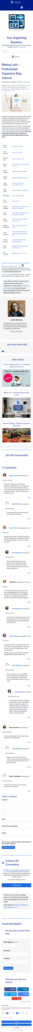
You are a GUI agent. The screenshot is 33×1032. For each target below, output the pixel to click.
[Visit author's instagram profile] (13, 335)
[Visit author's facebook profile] (10, 335)
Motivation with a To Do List (19, 253)
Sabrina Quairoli (14, 476)
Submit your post (6, 274)
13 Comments (26, 82)
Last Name (7, 958)
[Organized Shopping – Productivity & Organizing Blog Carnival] (16, 435)
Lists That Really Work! (18, 195)
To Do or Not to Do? (17, 152)
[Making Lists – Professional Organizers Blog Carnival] (16, 407)
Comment (5, 800)
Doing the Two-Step (17, 146)
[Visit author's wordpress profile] (21, 335)
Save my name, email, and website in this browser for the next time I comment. (16, 842)
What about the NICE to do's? (20, 178)
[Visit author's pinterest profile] (16, 335)
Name (4, 819)
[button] (11, 7)
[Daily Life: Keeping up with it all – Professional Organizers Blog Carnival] (16, 378)
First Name (7, 951)
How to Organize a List (18, 159)
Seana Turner (13, 528)
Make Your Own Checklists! (19, 171)
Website (4, 833)
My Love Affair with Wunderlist (20, 190)
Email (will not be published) (10, 826)
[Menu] (3, 351)
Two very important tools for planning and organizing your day (20, 233)
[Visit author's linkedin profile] (18, 335)
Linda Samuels (14, 636)
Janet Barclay (21, 47)
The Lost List (15, 201)
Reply (28, 497)
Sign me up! (8, 968)
